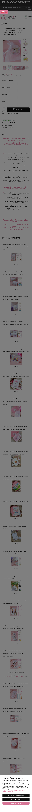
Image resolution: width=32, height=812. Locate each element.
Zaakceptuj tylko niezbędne (16, 795)
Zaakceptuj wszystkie (16, 803)
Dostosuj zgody (16, 799)
